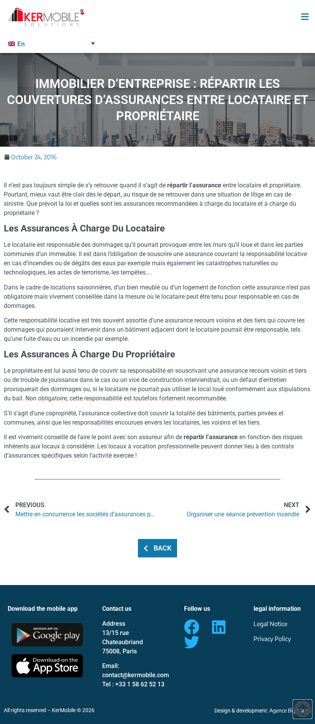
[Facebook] (191, 627)
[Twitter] (191, 642)
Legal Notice (270, 624)
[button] (283, 17)
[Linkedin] (218, 627)
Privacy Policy (272, 639)
